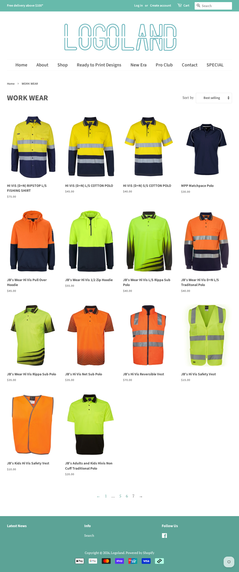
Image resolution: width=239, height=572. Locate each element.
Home (21, 65)
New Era (138, 65)
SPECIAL (215, 65)
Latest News (17, 526)
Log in (138, 5)
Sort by (188, 97)
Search (89, 535)
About (42, 65)
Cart (186, 5)
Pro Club (164, 65)
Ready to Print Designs (99, 65)
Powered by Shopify (140, 552)
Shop (62, 65)
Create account (160, 5)
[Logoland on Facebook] (164, 536)
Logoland (117, 552)
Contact (189, 65)
